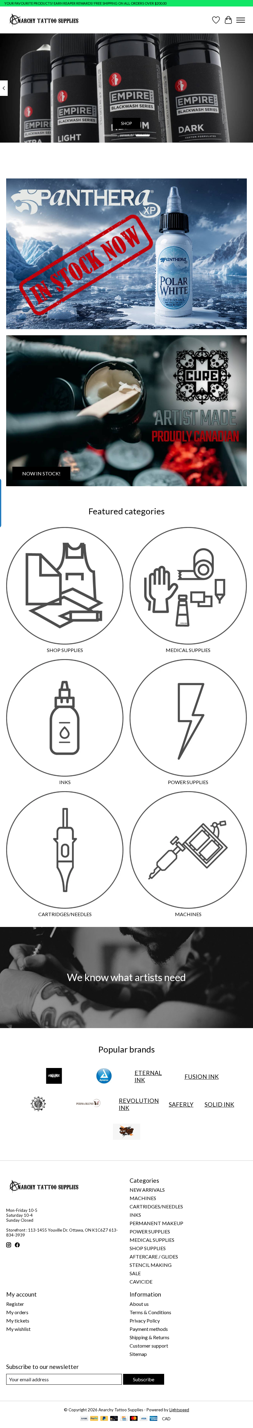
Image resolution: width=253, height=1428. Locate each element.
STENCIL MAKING (151, 1265)
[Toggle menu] (240, 20)
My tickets (17, 1320)
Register (15, 1304)
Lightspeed (179, 1409)
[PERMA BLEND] (88, 1104)
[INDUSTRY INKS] (38, 1104)
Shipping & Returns (149, 1337)
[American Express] (154, 1419)
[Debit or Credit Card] (114, 1419)
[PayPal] (94, 1419)
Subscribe (143, 1379)
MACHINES (188, 914)
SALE (135, 1273)
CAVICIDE (141, 1281)
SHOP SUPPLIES (65, 650)
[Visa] (144, 1419)
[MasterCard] (134, 1419)
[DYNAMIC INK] (54, 1076)
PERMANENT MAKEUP (156, 1223)
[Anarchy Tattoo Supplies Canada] (44, 20)
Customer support (149, 1346)
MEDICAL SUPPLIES (188, 650)
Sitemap (138, 1354)
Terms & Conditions (150, 1312)
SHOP (126, 123)
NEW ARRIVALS (147, 1190)
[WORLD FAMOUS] (126, 1132)
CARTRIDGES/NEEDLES (65, 914)
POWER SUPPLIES (188, 782)
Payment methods (149, 1329)
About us (139, 1304)
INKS (65, 782)
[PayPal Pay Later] (104, 1419)
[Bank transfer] (84, 1419)
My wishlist (18, 1329)
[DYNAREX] (104, 1076)
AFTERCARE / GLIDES (154, 1256)
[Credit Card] (124, 1419)
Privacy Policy (145, 1320)
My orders (17, 1312)
